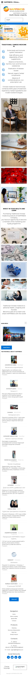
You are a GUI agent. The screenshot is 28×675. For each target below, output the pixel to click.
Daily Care (14, 632)
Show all (14, 599)
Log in (8, 19)
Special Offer (14, 618)
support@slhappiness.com (17, 649)
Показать (4, 374)
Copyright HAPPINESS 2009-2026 (14, 673)
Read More (6, 347)
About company (14, 616)
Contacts (14, 620)
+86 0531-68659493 (18, 647)
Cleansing (14, 628)
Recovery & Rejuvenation (14, 630)
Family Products (14, 634)
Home (14, 614)
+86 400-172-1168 (9, 647)
